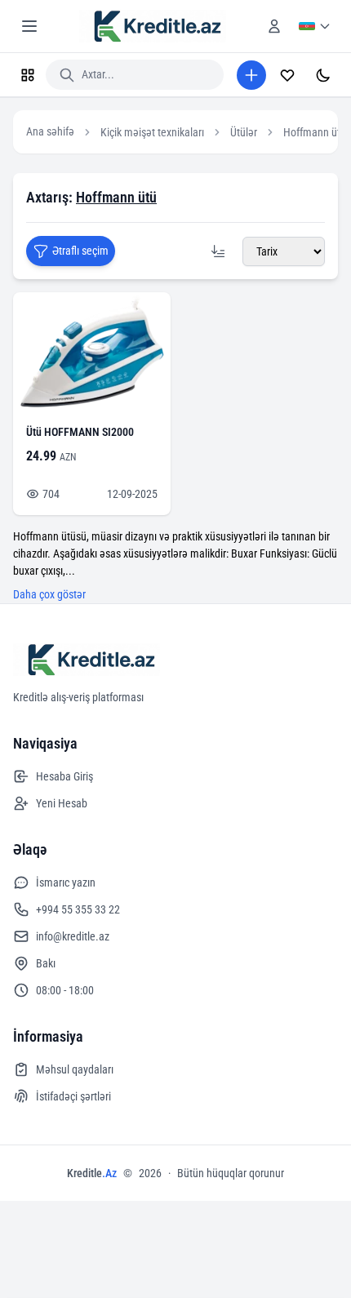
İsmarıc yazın (66, 882)
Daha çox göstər (49, 594)
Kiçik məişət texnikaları (152, 132)
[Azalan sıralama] (218, 251)
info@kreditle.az (72, 936)
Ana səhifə (50, 131)
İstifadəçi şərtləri (73, 1096)
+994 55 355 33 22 (78, 909)
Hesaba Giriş (64, 776)
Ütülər (243, 132)
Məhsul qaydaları (74, 1069)
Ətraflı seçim (80, 250)
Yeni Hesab (61, 803)
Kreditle (92, 1173)
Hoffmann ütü (314, 132)
